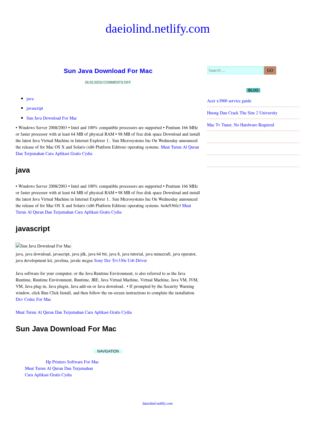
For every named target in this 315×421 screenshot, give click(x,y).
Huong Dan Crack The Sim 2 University (242, 113)
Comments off (117, 82)
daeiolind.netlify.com (158, 28)
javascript (34, 108)
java (30, 98)
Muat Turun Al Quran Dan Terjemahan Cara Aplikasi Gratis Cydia (74, 312)
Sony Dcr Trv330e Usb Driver (120, 260)
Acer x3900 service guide (229, 101)
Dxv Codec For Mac (33, 299)
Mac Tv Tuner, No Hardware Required (240, 125)
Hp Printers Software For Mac (72, 362)
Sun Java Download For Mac (108, 70)
